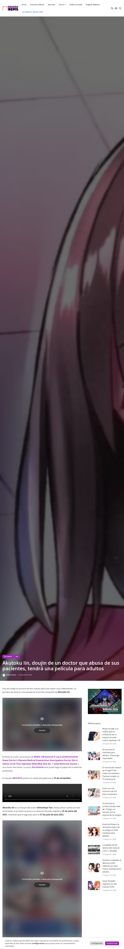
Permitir (42, 730)
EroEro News (11, 675)
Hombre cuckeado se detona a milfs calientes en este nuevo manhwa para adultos (111, 866)
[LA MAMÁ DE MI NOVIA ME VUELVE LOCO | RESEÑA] (94, 849)
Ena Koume (38, 767)
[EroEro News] (10, 8)
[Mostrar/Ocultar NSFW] (116, 8)
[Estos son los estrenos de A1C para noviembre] (94, 792)
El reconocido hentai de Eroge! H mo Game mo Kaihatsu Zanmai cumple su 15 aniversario (111, 773)
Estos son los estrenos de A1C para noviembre (109, 791)
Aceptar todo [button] (112, 943)
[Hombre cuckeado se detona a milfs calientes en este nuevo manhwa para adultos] (94, 867)
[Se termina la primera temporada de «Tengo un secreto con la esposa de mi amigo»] (94, 810)
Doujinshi (8, 656)
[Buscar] (120, 8)
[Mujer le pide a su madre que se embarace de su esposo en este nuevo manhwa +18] (94, 736)
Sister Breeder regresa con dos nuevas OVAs (109, 884)
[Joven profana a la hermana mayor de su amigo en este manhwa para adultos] (94, 831)
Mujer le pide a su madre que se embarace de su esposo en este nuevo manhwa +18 (111, 734)
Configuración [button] (96, 943)
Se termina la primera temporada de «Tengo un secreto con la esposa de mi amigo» (111, 809)
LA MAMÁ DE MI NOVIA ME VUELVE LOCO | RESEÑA (111, 848)
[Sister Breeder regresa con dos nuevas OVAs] (94, 885)
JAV (17, 656)
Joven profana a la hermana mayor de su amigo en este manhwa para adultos (111, 830)
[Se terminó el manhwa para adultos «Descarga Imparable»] (94, 755)
